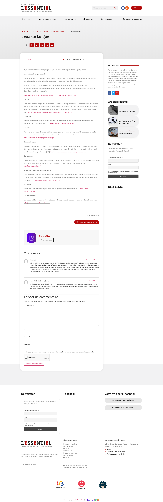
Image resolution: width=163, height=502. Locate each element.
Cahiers (89, 19)
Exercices (121, 109)
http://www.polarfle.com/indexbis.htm (47, 180)
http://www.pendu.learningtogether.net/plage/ (39, 138)
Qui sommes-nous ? (50, 19)
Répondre (32, 274)
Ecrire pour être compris (127, 111)
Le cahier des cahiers (40, 31)
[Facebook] (123, 8)
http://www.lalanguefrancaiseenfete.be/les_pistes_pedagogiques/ (50, 112)
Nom (26, 329)
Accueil (27, 19)
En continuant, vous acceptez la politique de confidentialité (123, 171)
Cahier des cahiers (134, 19)
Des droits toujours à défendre (127, 131)
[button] (32, 45)
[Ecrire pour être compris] (113, 110)
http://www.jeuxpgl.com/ (32, 166)
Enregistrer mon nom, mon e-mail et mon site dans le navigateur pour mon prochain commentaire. (61, 352)
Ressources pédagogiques (58, 31)
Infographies (109, 19)
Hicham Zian (79, 500)
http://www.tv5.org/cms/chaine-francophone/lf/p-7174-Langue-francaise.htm (50, 95)
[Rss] (127, 8)
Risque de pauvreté (125, 133)
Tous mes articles (46, 240)
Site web (27, 344)
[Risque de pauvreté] (113, 132)
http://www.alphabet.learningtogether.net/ (61, 123)
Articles (72, 19)
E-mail (27, 337)
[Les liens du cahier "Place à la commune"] (113, 121)
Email (109, 164)
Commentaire (29, 305)
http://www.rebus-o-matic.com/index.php (37, 203)
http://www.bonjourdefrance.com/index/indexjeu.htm (68, 152)
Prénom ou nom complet (115, 157)
